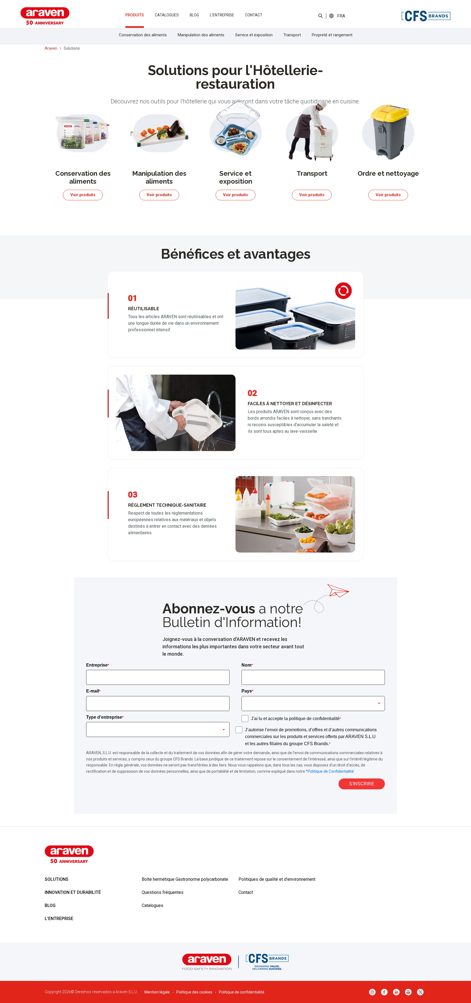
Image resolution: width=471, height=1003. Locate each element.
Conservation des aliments (143, 34)
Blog (194, 15)
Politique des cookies (194, 992)
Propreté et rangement (332, 34)
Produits (134, 15)
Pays (247, 691)
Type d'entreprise (104, 717)
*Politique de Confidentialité (330, 771)
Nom (247, 665)
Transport (292, 34)
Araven (51, 48)
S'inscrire (361, 783)
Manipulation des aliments (201, 34)
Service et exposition (254, 34)
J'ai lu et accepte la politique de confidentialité (296, 718)
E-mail (93, 691)
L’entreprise (222, 15)
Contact (253, 15)
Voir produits (82, 194)
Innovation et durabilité (73, 892)
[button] (341, 16)
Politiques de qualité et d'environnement (276, 879)
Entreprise (97, 665)
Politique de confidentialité (241, 992)
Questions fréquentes (162, 892)
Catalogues (167, 15)
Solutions (56, 879)
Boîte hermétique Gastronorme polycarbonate (185, 879)
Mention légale (157, 992)
